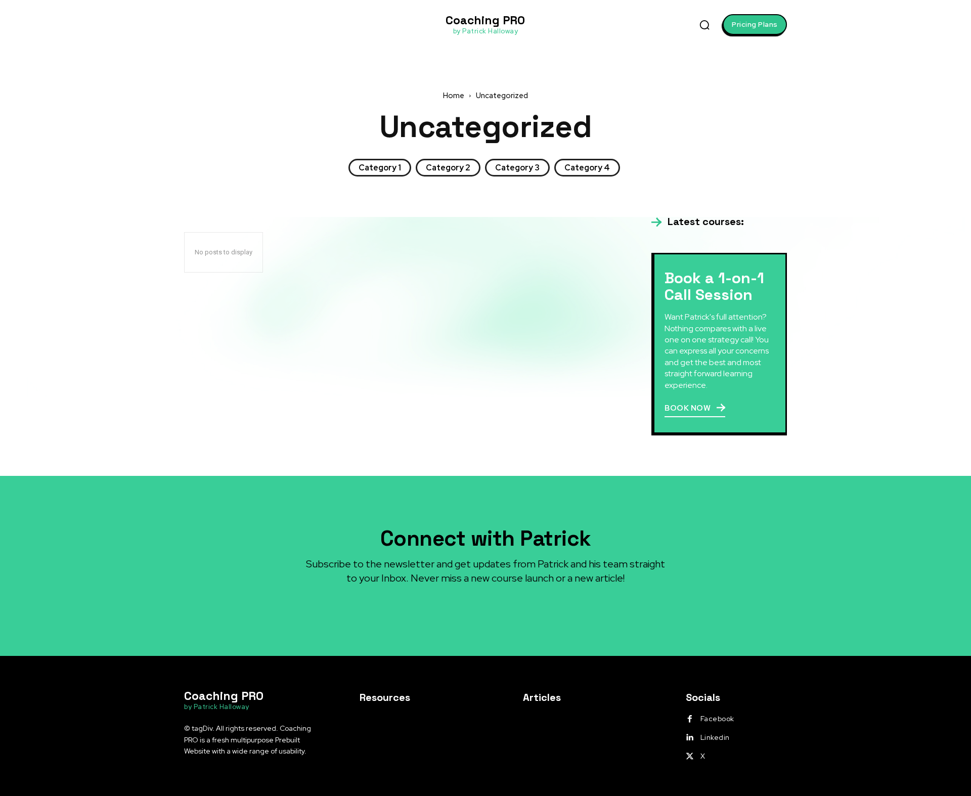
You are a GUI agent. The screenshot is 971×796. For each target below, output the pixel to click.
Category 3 (517, 167)
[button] (704, 24)
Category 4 (587, 167)
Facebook (717, 718)
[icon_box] (697, 222)
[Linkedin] (690, 738)
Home (453, 96)
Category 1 (380, 167)
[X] (690, 756)
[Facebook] (690, 719)
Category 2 (448, 167)
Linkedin (715, 737)
